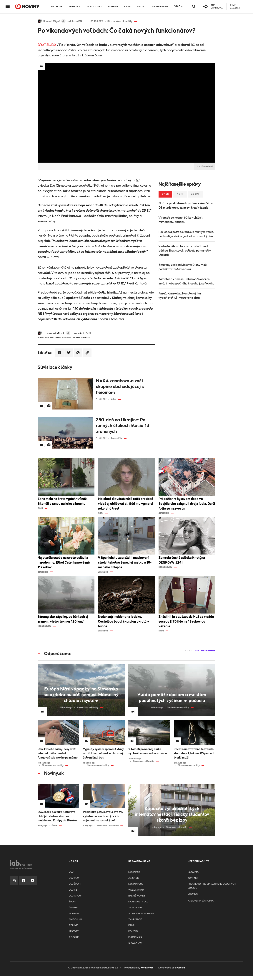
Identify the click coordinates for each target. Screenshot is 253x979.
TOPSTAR (74, 7)
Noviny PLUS (135, 884)
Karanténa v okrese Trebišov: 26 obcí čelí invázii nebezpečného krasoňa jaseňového (186, 281)
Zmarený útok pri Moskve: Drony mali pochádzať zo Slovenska (183, 267)
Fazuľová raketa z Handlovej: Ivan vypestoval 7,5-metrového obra (180, 295)
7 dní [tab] (180, 194)
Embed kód (207, 166)
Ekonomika (135, 937)
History (74, 931)
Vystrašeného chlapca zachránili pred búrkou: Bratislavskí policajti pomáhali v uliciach (185, 250)
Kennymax (147, 967)
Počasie (74, 937)
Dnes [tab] (165, 194)
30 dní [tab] (195, 194)
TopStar (74, 913)
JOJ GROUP (75, 896)
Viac (177, 6)
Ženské (73, 907)
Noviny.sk (134, 872)
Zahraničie (135, 919)
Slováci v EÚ (135, 943)
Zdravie (113, 7)
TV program (160, 7)
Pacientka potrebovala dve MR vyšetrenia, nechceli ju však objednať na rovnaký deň (186, 234)
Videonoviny (136, 890)
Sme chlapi (75, 919)
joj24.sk (133, 878)
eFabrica (180, 967)
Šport (141, 7)
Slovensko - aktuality (142, 913)
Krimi (127, 7)
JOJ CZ (73, 890)
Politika (133, 931)
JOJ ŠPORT (75, 884)
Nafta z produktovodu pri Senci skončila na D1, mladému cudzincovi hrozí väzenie (186, 205)
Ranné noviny (136, 896)
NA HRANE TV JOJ (138, 902)
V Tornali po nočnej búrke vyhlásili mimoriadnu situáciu (181, 219)
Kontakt (193, 878)
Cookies (193, 894)
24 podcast (94, 7)
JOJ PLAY (74, 878)
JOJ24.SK (57, 7)
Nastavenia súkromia (200, 901)
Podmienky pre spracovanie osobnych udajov (212, 886)
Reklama (193, 872)
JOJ (71, 872)
